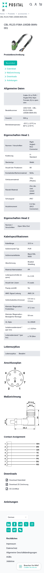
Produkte (11, 14)
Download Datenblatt (17, 480)
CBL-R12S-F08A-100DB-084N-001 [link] (13, 17)
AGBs (8, 557)
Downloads (12, 76)
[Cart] (40, 4)
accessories (22, 14)
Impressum (11, 544)
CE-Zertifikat (14, 489)
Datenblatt (11, 69)
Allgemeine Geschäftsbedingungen (21, 553)
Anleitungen (12, 80)
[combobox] (17, 517)
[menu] (2, 9)
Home (2, 14)
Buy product (10, 63)
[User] (30, 4)
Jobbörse (10, 561)
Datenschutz (11, 548)
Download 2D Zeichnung (18, 484)
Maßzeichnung (13, 73)
